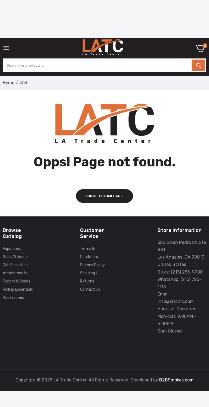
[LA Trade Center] (102, 48)
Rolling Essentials (18, 289)
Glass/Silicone (15, 256)
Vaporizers (12, 248)
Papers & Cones (16, 281)
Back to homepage (104, 196)
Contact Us (90, 289)
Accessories (13, 297)
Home (8, 82)
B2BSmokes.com (176, 380)
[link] (198, 362)
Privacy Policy (92, 265)
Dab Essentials (15, 265)
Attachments (15, 273)
